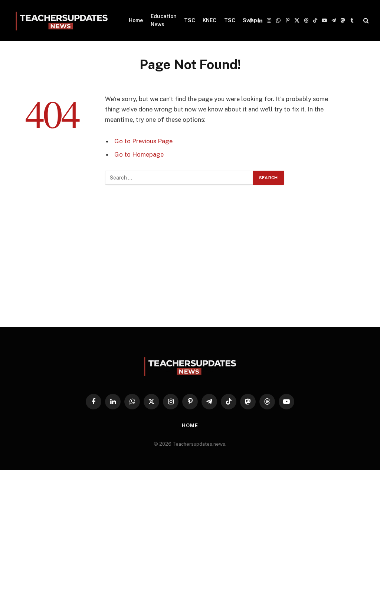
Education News (164, 20)
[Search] (365, 20)
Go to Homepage (139, 154)
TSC (189, 20)
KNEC (209, 20)
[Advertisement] (190, 259)
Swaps (251, 20)
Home (136, 20)
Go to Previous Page (143, 141)
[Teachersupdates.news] (61, 20)
